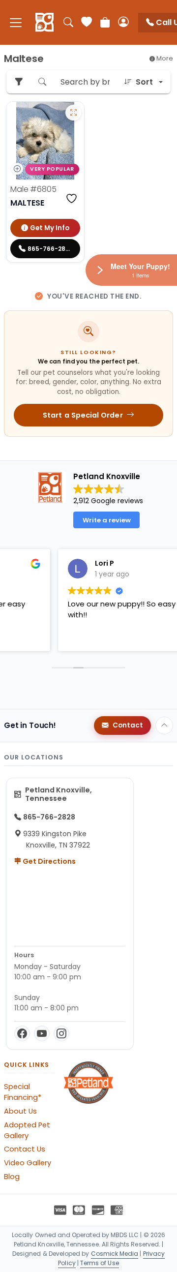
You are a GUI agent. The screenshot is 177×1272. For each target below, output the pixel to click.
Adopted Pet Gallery (27, 1130)
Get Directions (48, 861)
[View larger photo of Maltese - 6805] (73, 113)
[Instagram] (61, 1033)
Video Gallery (27, 1163)
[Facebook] (22, 1033)
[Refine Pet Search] (18, 81)
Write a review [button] (107, 520)
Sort (144, 82)
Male (33, 189)
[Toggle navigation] (16, 22)
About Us (20, 1111)
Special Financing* (22, 1092)
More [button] (164, 58)
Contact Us (24, 1149)
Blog (12, 1176)
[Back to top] (164, 725)
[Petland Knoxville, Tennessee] (44, 22)
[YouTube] (42, 1033)
